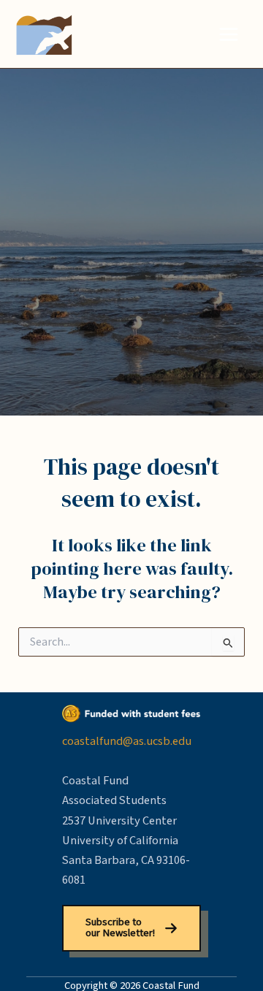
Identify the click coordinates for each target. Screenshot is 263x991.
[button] (131, 928)
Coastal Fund (135, 34)
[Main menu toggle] (228, 34)
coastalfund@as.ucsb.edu (126, 741)
